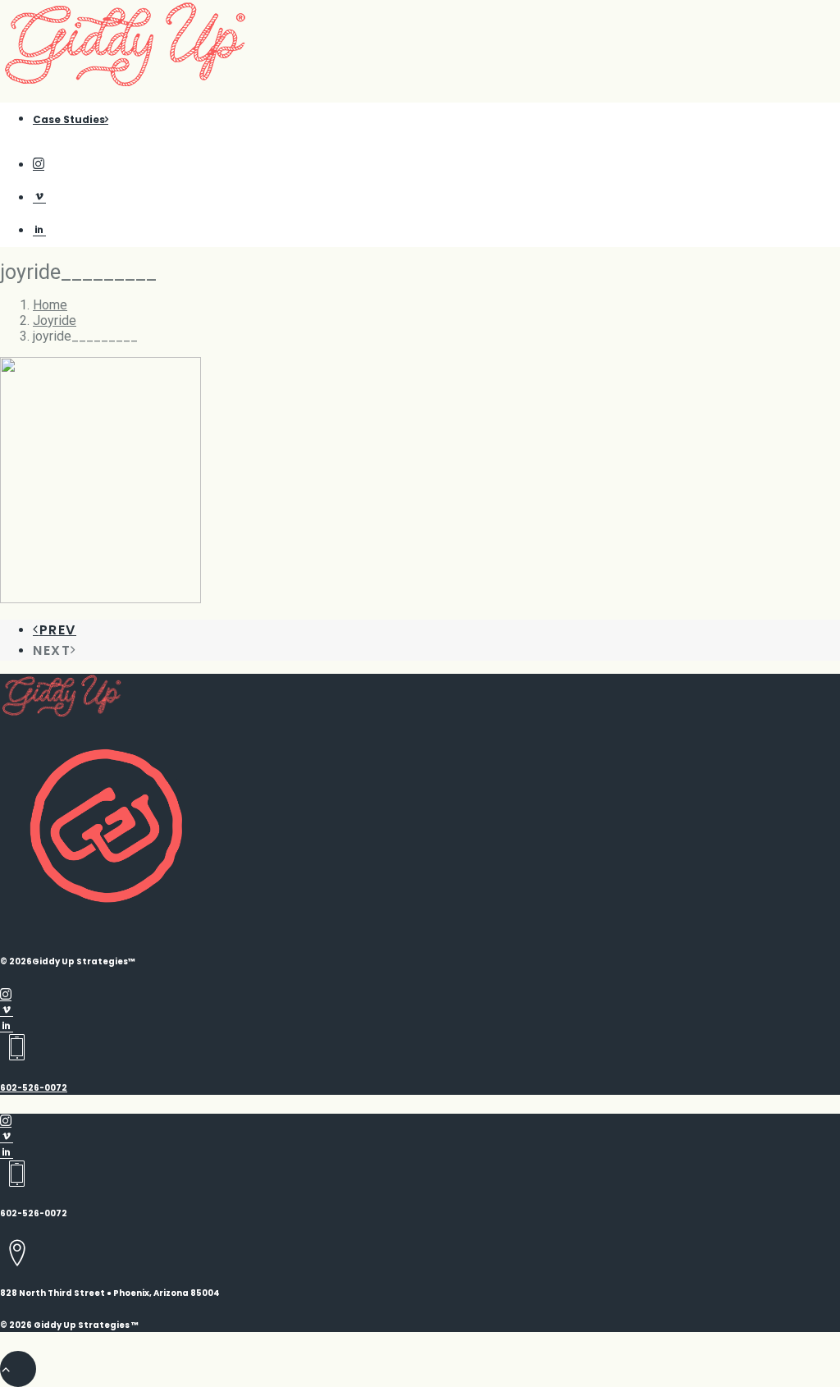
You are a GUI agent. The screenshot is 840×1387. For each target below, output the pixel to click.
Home (50, 305)
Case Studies (69, 119)
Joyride (54, 320)
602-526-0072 (33, 1088)
